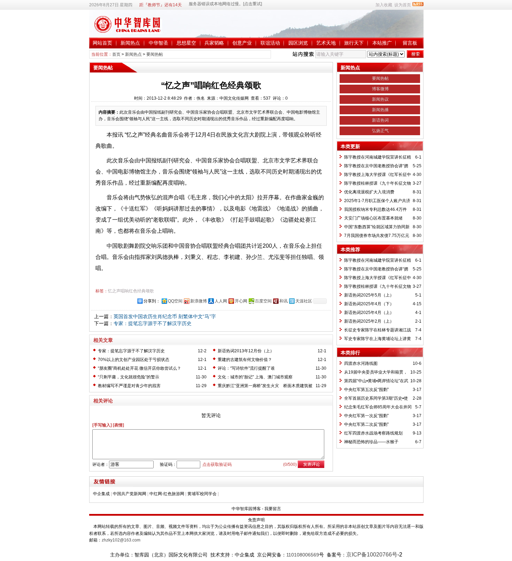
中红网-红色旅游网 (166, 493)
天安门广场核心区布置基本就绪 (373, 218)
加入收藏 (383, 4)
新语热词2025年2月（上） (369, 321)
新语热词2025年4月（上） (369, 312)
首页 (116, 54)
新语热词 (380, 120)
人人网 (221, 301)
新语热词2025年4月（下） (369, 303)
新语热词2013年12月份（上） (246, 350)
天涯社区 (303, 301)
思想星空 (186, 43)
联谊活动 (270, 43)
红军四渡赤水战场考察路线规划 (373, 433)
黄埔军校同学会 (202, 493)
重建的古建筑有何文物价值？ (245, 359)
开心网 (241, 301)
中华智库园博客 (246, 508)
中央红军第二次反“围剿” (366, 424)
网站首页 (102, 43)
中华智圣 (158, 43)
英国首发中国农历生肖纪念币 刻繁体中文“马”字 (165, 316)
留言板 (410, 43)
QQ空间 (175, 301)
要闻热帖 (154, 54)
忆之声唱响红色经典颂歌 (131, 291)
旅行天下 (354, 43)
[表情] (118, 425)
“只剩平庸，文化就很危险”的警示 (128, 377)
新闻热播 (380, 109)
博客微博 (380, 88)
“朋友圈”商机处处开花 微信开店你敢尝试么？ (139, 368)
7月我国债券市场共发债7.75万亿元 (376, 235)
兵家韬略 (214, 43)
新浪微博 (198, 301)
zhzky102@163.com (121, 540)
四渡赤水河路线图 (361, 363)
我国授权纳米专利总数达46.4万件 (375, 209)
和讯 (283, 301)
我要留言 (272, 508)
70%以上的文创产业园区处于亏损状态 (133, 359)
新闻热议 (380, 99)
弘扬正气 (380, 130)
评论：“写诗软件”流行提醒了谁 (246, 368)
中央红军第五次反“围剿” (366, 389)
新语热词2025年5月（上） (369, 295)
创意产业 (242, 43)
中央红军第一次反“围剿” (366, 415)
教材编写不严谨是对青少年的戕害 (129, 385)
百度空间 (263, 301)
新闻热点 (130, 43)
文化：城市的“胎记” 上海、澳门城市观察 (255, 377)
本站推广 (382, 43)
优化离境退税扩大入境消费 (369, 192)
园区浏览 (298, 43)
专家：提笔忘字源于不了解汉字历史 (153, 323)
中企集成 (101, 493)
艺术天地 (326, 43)
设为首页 (402, 4)
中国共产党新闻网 (129, 493)
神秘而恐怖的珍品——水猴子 (371, 441)
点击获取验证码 (217, 464)
